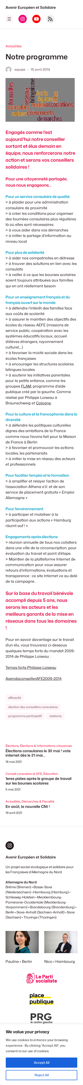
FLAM (26, 386)
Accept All (41, 1062)
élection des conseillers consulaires (33, 707)
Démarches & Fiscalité (38, 801)
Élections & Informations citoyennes (46, 746)
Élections (12, 746)
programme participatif (25, 716)
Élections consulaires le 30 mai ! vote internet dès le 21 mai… (38, 753)
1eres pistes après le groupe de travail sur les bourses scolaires (38, 780)
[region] (41, 1054)
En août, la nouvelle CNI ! (28, 806)
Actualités (14, 46)
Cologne (43, 403)
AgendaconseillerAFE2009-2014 (34, 678)
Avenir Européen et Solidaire (31, 7)
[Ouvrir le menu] (9, 19)
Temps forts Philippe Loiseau (31, 667)
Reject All (42, 1075)
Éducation (50, 774)
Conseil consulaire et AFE (24, 774)
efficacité (14, 698)
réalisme (55, 716)
